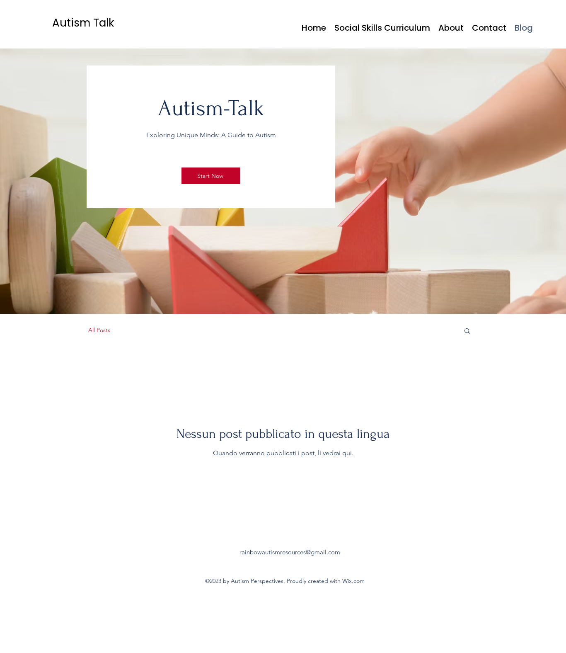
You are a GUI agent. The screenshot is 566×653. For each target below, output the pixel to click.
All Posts (99, 330)
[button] (467, 331)
